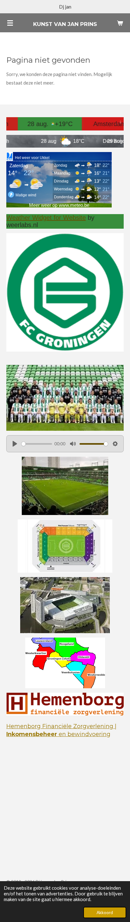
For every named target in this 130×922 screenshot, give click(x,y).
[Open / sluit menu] (10, 22)
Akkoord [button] (105, 912)
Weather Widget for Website (46, 217)
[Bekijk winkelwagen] (120, 22)
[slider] (36, 444)
